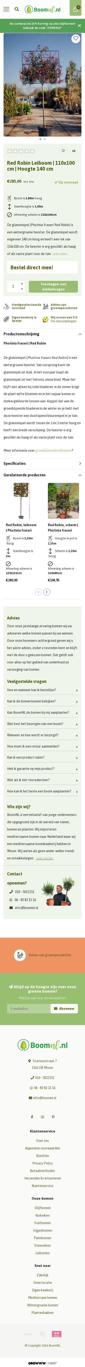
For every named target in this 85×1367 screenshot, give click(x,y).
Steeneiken (42, 1245)
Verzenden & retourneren (42, 1178)
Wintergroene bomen (42, 1305)
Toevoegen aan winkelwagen (53, 286)
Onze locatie (42, 1283)
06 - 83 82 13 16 (25, 900)
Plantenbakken (42, 1313)
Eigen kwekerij (42, 1290)
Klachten (42, 1156)
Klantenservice (42, 1186)
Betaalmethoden (42, 1171)
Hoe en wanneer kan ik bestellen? (31, 690)
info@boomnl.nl (26, 908)
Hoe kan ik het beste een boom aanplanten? (39, 791)
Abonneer (66, 1009)
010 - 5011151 (24, 892)
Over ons (42, 1141)
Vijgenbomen (42, 1230)
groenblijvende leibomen (53, 450)
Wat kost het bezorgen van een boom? (35, 724)
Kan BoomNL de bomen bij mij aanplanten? (38, 712)
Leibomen (42, 1253)
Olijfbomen (42, 1208)
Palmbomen (42, 1238)
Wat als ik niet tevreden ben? (28, 780)
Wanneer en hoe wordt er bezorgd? (32, 735)
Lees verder (44, 858)
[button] (40, 139)
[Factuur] (42, 1334)
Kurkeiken (42, 1215)
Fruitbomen (42, 1223)
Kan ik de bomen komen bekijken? (31, 701)
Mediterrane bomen (42, 1298)
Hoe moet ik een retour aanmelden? (33, 746)
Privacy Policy (42, 1163)
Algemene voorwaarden (42, 1148)
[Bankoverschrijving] (28, 1334)
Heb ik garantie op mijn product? (31, 769)
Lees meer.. (60, 254)
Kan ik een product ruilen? (25, 757)
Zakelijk (42, 1275)
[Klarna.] (57, 1334)
